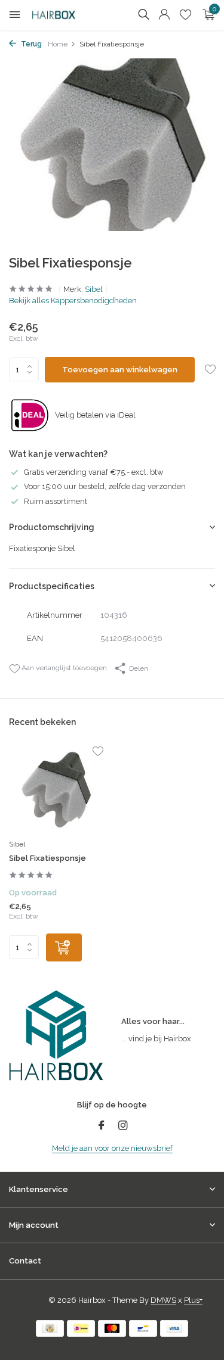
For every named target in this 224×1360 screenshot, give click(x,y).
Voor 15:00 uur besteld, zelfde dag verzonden (105, 486)
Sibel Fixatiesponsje (47, 858)
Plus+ (193, 1300)
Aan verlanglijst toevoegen (63, 668)
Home (57, 44)
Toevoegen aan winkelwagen (119, 369)
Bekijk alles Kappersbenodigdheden (73, 300)
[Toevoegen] (64, 947)
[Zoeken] (143, 14)
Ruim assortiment (55, 501)
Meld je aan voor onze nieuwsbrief (112, 1148)
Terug (30, 44)
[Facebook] (101, 1126)
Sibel (94, 289)
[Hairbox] (62, 15)
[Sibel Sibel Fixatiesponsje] (56, 790)
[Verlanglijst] (185, 15)
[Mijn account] (164, 14)
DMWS (163, 1300)
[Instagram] (123, 1126)
